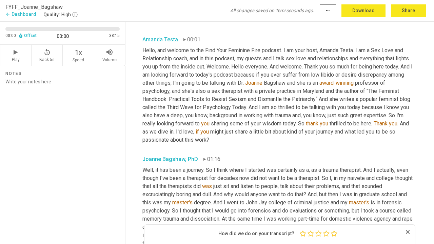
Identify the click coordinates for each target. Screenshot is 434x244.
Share (408, 10)
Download (363, 10)
